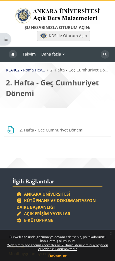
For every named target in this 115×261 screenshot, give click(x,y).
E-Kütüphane (37, 220)
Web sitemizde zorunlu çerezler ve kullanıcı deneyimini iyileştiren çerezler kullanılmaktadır (57, 247)
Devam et (57, 255)
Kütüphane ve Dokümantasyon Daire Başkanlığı (56, 204)
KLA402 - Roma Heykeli (25, 70)
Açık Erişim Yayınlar (46, 213)
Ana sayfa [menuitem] (13, 54)
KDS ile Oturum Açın (68, 35)
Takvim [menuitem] (29, 54)
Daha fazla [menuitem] (51, 54)
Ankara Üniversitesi (46, 194)
